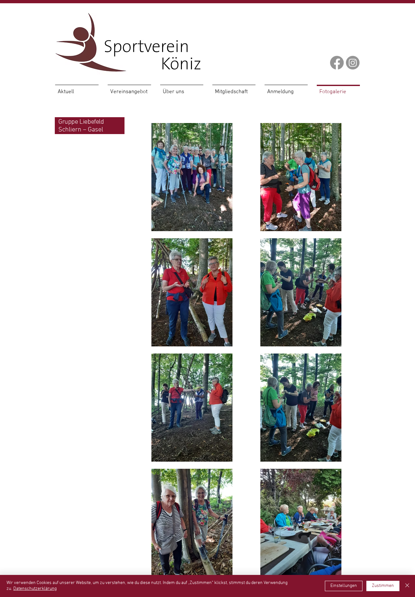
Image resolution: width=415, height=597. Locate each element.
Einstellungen (343, 586)
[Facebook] (337, 62)
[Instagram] (353, 62)
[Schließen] (407, 586)
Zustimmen (383, 586)
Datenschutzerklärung (35, 588)
